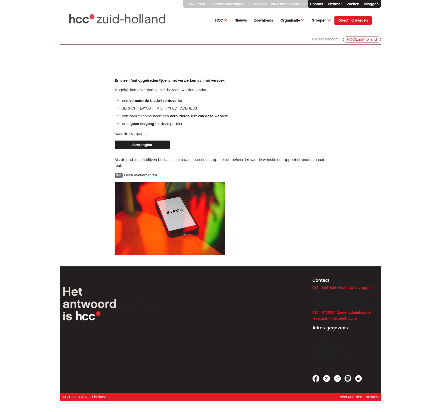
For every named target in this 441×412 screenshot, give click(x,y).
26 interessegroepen (226, 4)
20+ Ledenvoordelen (288, 4)
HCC (219, 20)
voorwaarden (351, 397)
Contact (316, 4)
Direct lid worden (353, 20)
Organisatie (290, 20)
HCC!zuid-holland (362, 39)
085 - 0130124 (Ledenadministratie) (341, 312)
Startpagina (142, 145)
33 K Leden (195, 4)
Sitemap (248, 280)
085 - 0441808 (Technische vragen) (342, 287)
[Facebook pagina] (315, 378)
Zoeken (353, 4)
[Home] (118, 20)
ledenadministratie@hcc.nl (334, 318)
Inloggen (371, 4)
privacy (372, 397)
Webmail (335, 4)
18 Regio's (257, 4)
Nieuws (241, 20)
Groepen (319, 20)
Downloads (263, 20)
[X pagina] (326, 378)
